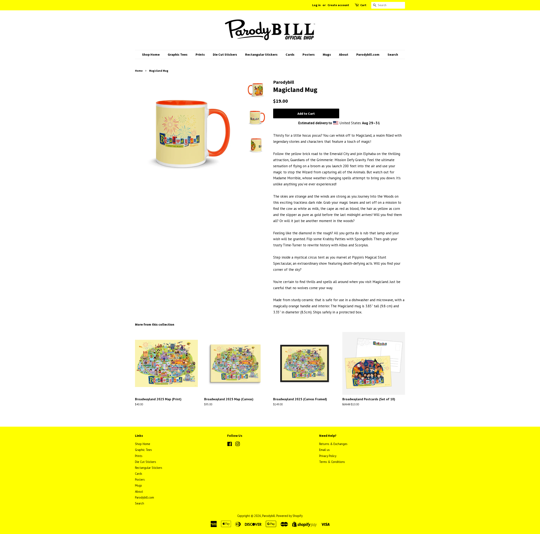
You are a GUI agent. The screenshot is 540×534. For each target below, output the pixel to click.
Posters (308, 54)
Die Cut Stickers (225, 54)
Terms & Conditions (332, 462)
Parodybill (268, 516)
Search (392, 54)
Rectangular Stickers (261, 54)
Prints (200, 54)
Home (139, 70)
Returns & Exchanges (333, 444)
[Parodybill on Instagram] (237, 445)
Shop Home (151, 54)
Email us (324, 450)
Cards (290, 54)
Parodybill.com (367, 54)
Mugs (327, 54)
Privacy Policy (327, 456)
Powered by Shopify (289, 516)
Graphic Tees (178, 54)
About (343, 54)
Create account (338, 5)
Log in (316, 5)
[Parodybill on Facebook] (229, 445)
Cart (363, 5)
